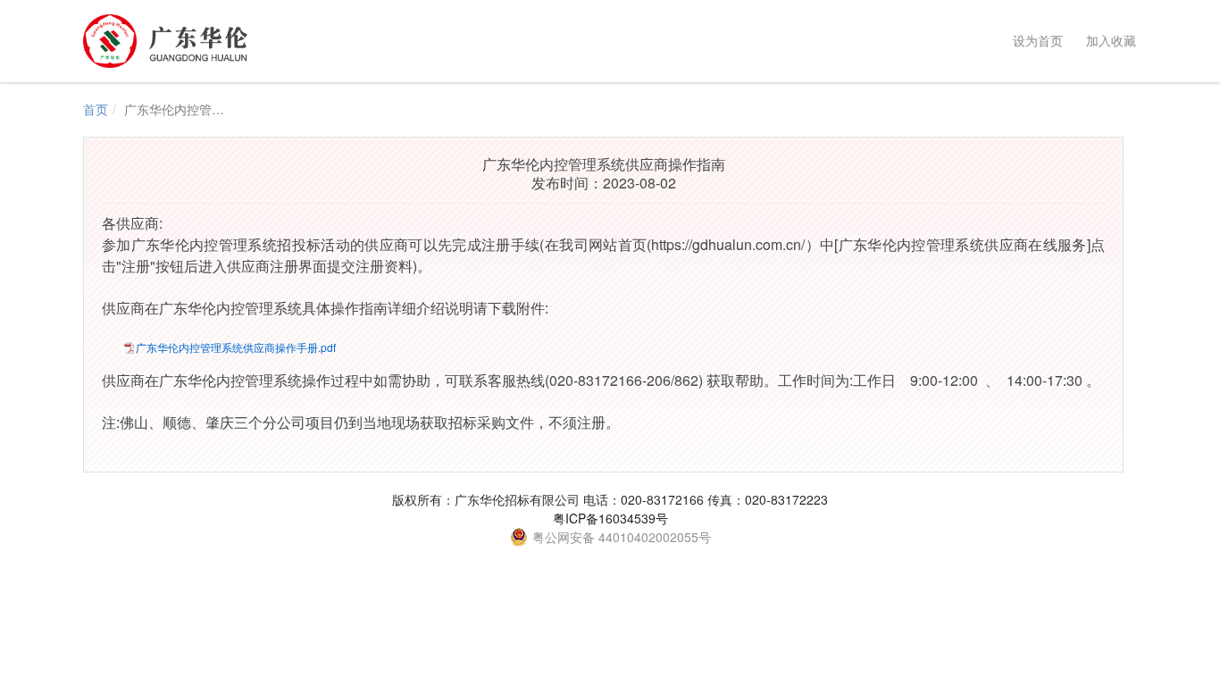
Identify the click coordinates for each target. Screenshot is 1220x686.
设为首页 (1034, 40)
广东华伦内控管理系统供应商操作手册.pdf (236, 347)
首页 (95, 109)
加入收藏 (1107, 40)
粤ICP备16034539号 (610, 518)
